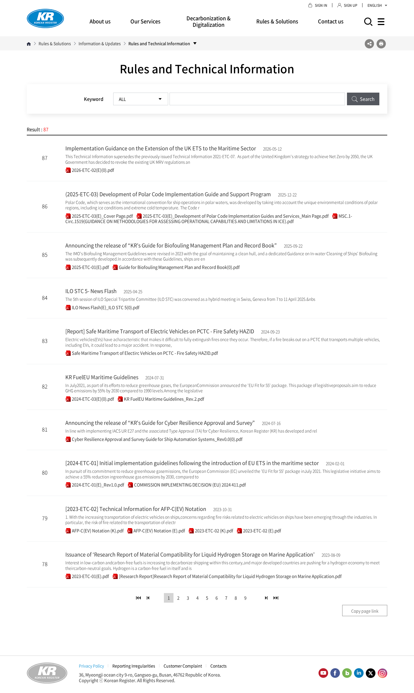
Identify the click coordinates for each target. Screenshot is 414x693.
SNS (369, 43)
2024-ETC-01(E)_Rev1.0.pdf (97, 485)
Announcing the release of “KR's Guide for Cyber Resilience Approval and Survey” (160, 422)
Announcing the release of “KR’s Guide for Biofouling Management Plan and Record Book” (171, 245)
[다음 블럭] (266, 598)
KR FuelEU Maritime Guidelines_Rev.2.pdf (163, 399)
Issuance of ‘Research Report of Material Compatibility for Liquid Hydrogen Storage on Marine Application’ (190, 554)
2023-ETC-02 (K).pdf (213, 530)
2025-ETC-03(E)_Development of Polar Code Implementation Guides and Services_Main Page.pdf (235, 216)
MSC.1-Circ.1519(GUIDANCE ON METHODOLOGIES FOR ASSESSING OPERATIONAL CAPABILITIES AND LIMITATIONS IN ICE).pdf (208, 219)
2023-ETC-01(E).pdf (90, 576)
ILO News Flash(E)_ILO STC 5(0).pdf (105, 307)
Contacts (218, 666)
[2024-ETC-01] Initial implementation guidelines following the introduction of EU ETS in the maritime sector (192, 463)
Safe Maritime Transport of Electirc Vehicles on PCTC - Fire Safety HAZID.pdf (144, 353)
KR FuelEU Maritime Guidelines (101, 377)
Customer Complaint (183, 666)
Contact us (331, 21)
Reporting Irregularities (133, 666)
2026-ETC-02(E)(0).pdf (92, 170)
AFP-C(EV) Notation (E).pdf (159, 530)
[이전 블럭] (148, 598)
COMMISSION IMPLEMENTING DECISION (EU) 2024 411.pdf (189, 485)
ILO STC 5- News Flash (91, 291)
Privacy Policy (91, 666)
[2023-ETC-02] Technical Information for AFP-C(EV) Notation (135, 509)
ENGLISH (375, 5)
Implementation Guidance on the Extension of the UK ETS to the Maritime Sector (160, 148)
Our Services (145, 21)
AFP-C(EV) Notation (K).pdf (97, 530)
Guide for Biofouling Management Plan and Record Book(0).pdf (179, 267)
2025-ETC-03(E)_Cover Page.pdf (102, 216)
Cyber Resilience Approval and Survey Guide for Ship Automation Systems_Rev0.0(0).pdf (156, 439)
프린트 (381, 43)
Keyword (93, 98)
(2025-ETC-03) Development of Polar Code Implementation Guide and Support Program (168, 194)
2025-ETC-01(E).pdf (90, 267)
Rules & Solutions (277, 21)
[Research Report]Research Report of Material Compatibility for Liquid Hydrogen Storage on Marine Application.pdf (230, 576)
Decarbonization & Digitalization (208, 21)
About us (100, 21)
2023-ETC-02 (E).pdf (261, 530)
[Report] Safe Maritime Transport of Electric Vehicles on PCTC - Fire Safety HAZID (159, 331)
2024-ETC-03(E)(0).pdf (92, 399)
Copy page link (365, 611)
